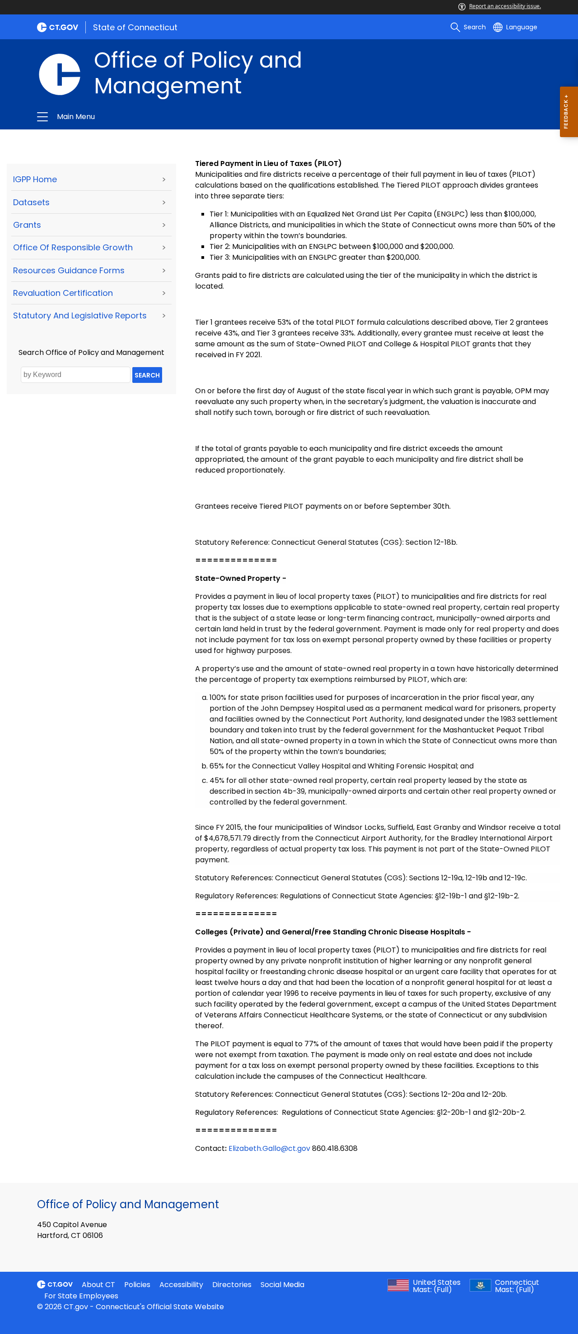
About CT (98, 1284)
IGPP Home (35, 179)
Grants (27, 224)
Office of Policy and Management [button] (181, 116)
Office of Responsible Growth (73, 247)
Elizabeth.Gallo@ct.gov (269, 1148)
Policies (137, 1284)
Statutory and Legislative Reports (80, 315)
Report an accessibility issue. (505, 6)
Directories (232, 1284)
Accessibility (181, 1284)
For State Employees (81, 1296)
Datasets (31, 202)
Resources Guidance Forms (69, 270)
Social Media (282, 1284)
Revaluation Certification (63, 293)
